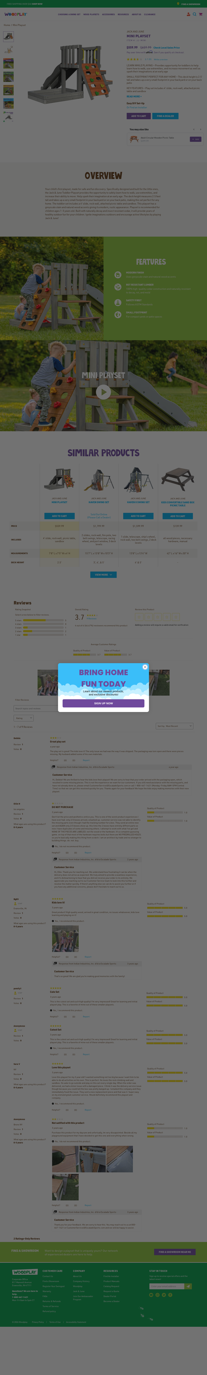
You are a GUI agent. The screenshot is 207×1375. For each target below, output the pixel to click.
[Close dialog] (145, 667)
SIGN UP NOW (103, 703)
